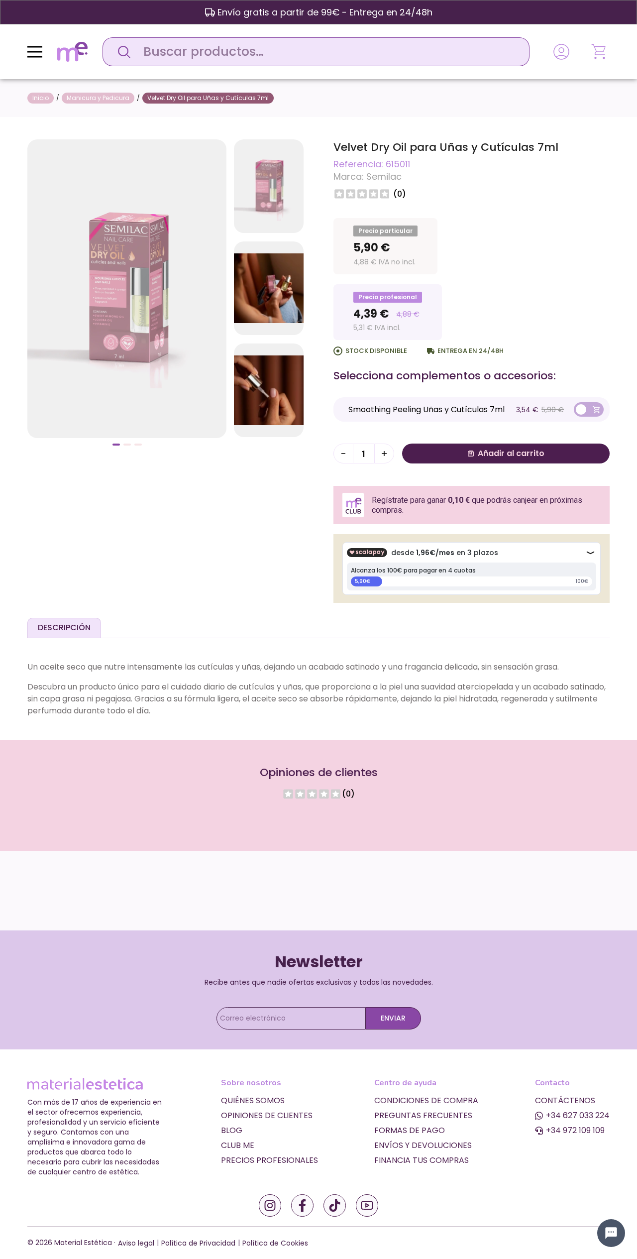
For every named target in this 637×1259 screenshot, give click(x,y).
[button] (116, 445)
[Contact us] (611, 1233)
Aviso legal (136, 1243)
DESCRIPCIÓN (64, 627)
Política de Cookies (275, 1243)
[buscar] (121, 51)
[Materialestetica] (72, 51)
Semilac (384, 176)
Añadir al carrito (511, 453)
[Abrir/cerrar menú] (34, 51)
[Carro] (600, 52)
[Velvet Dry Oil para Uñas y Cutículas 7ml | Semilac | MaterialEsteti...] (126, 288)
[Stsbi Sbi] (270, 1205)
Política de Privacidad (198, 1243)
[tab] (64, 628)
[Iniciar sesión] (561, 52)
